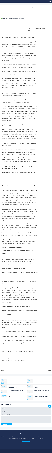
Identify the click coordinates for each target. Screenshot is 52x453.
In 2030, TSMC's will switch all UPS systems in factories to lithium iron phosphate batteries (41, 380)
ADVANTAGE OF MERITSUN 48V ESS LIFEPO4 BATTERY (15, 396)
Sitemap (42, 450)
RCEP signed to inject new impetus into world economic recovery (16, 391)
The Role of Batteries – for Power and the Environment (41, 386)
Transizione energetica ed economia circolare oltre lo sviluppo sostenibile (16, 386)
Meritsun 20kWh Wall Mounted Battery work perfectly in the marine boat (41, 391)
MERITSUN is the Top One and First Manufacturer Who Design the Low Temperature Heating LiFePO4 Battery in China (42, 396)
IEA (22, 292)
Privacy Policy (47, 450)
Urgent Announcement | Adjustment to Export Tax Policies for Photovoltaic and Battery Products (16, 380)
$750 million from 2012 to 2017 (22, 111)
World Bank (15, 192)
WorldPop (14, 193)
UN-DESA (17, 292)
